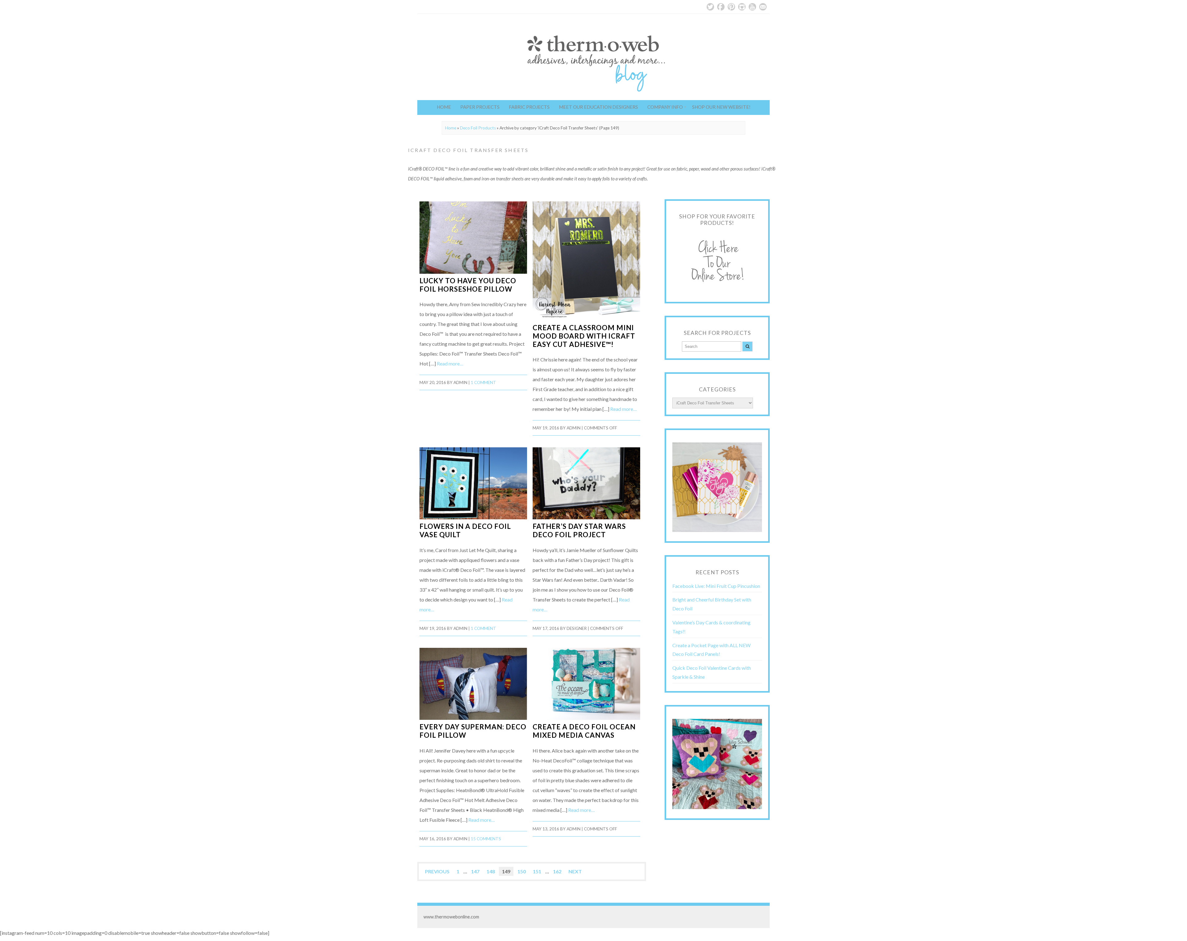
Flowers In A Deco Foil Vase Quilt (465, 530)
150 (521, 871)
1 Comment (483, 382)
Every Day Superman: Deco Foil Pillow (472, 731)
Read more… (450, 363)
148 (491, 871)
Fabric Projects (529, 107)
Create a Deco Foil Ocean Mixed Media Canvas (584, 731)
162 (557, 871)
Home (444, 107)
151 (537, 871)
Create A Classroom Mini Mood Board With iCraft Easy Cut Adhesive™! (584, 335)
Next (575, 871)
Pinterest (731, 7)
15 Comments (486, 838)
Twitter (710, 7)
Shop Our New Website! (721, 107)
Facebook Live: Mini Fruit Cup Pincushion (716, 586)
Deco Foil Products (478, 127)
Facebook (721, 7)
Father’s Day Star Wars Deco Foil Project (579, 530)
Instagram (742, 7)
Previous (437, 871)
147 (475, 871)
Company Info (665, 107)
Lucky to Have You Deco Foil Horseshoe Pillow (467, 284)
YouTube (752, 7)
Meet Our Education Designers (598, 107)
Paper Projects (480, 107)
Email (763, 7)
